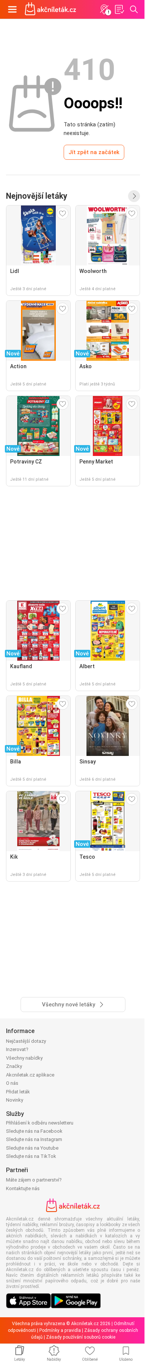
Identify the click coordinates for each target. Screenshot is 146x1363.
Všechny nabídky (24, 1058)
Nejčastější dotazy (26, 1041)
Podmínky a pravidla (60, 1330)
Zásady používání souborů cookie (80, 1337)
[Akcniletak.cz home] (50, 9)
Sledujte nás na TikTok (31, 1156)
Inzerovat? (17, 1049)
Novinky (14, 1100)
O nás (12, 1083)
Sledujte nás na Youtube (32, 1148)
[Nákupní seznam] (119, 9)
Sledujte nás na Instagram (34, 1139)
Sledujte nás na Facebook (34, 1131)
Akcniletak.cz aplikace (30, 1075)
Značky (14, 1066)
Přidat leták (18, 1092)
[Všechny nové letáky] (134, 196)
